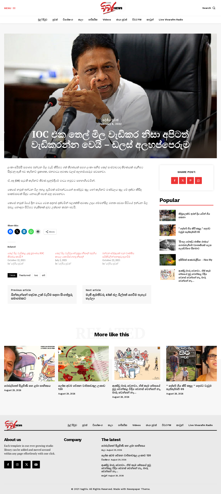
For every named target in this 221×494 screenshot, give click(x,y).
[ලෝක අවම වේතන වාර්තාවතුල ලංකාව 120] (83, 363)
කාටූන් (104, 475)
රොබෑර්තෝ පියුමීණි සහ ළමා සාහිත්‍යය (27, 385)
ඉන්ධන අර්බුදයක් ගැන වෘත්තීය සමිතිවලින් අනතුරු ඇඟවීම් (118, 255)
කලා (103, 450)
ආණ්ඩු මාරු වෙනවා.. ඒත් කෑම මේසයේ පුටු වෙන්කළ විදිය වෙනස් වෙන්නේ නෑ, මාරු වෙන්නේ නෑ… (195, 275)
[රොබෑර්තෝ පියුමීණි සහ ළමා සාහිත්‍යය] (29, 363)
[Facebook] (174, 180)
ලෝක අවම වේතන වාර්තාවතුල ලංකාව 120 (126, 455)
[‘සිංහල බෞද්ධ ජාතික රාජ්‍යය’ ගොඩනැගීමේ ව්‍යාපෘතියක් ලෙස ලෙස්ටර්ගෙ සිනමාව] (168, 245)
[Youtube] (36, 464)
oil (43, 275)
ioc (36, 275)
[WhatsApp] (198, 180)
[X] (182, 180)
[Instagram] (17, 464)
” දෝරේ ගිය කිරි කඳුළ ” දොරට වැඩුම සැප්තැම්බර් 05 (194, 230)
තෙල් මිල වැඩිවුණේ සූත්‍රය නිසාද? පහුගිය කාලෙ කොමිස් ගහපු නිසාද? (76, 255)
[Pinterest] (190, 180)
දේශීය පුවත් (110, 120)
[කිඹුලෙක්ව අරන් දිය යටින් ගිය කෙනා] (168, 215)
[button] (209, 8)
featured (24, 275)
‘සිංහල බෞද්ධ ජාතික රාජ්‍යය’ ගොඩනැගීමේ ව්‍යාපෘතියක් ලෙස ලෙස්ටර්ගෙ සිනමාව (195, 245)
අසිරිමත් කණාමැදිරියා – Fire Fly (195, 259)
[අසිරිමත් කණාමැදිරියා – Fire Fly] (168, 259)
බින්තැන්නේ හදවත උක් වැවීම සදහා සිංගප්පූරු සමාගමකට (42, 296)
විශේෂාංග (105, 460)
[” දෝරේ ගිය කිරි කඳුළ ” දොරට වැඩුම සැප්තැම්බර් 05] (168, 230)
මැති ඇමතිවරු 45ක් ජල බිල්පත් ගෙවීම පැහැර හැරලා (116, 296)
